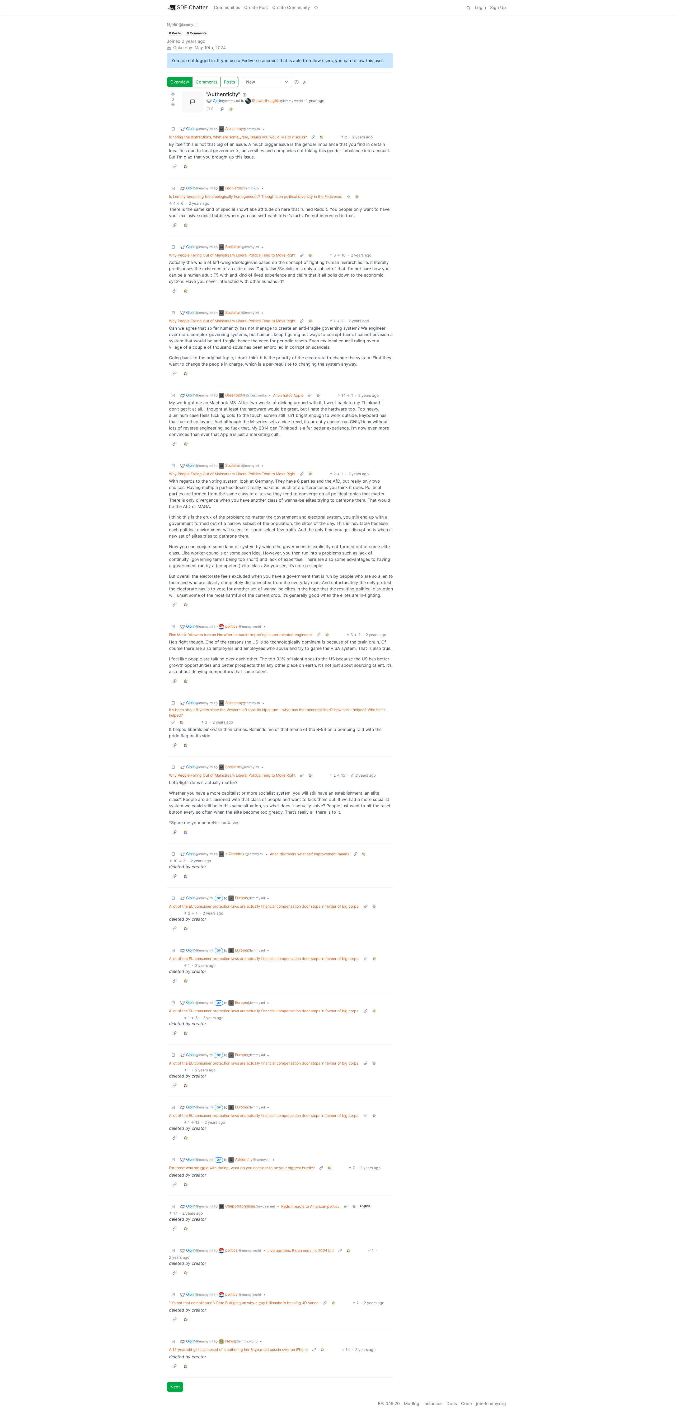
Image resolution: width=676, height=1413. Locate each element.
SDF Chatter (192, 7)
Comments (206, 82)
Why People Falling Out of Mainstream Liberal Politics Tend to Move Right (232, 255)
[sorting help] (296, 82)
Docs (452, 1403)
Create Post (256, 7)
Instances (433, 1403)
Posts (229, 82)
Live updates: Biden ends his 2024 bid (300, 1250)
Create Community (291, 7)
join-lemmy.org (491, 1403)
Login (480, 7)
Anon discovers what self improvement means (309, 854)
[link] (221, 109)
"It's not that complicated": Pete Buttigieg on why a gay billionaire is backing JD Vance (243, 1302)
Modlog (411, 1403)
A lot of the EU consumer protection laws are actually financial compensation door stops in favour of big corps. (264, 906)
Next (175, 1386)
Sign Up (498, 7)
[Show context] (313, 137)
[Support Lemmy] (316, 7)
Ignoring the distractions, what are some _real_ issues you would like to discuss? (238, 137)
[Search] (468, 7)
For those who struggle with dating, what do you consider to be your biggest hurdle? (242, 1167)
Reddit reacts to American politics (310, 1206)
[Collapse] (173, 129)
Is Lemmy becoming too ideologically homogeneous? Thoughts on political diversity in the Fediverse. (255, 196)
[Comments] (192, 101)
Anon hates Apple (288, 395)
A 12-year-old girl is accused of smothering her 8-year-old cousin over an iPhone (238, 1349)
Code (466, 1403)
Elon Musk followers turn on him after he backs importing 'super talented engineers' (240, 634)
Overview (179, 82)
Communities (227, 7)
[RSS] (305, 82)
